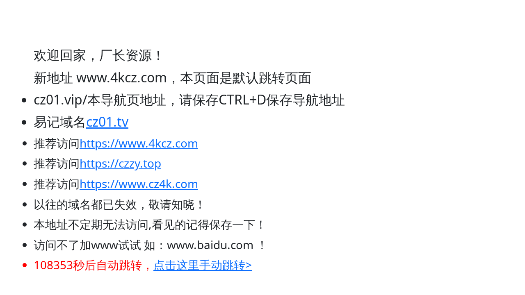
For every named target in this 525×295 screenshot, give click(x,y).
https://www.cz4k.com (139, 183)
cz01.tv (107, 121)
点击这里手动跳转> (202, 264)
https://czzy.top (120, 163)
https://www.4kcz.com (139, 143)
